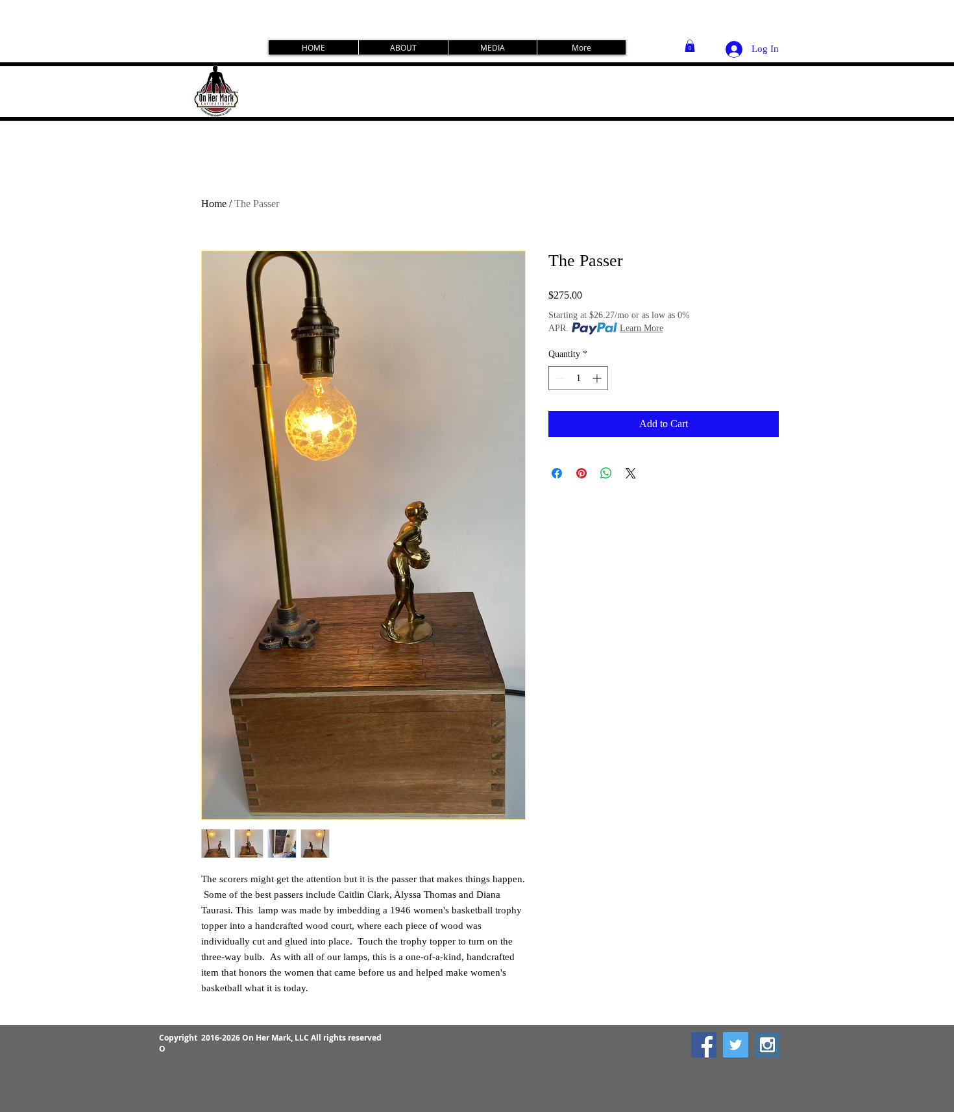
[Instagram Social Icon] (767, 1044)
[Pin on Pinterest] (581, 473)
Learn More (641, 328)
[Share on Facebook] (557, 473)
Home (213, 203)
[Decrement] (558, 378)
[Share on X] (631, 473)
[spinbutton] (578, 378)
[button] (690, 46)
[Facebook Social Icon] (703, 1044)
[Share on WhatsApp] (606, 473)
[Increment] (598, 378)
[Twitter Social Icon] (735, 1044)
